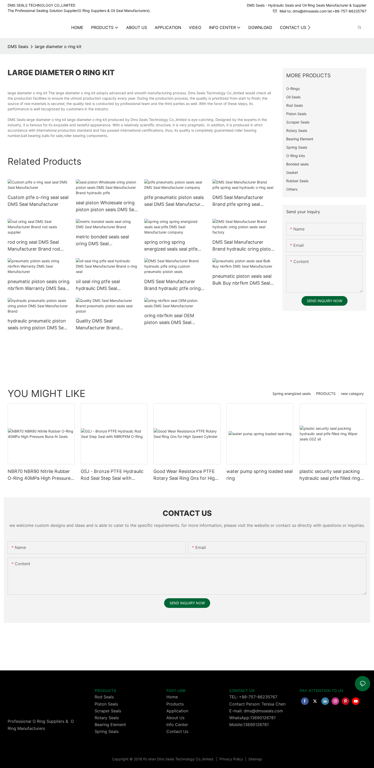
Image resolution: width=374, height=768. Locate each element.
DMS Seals (18, 46)
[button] (309, 27)
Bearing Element (110, 724)
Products (175, 703)
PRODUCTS (326, 393)
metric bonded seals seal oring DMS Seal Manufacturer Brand (102, 240)
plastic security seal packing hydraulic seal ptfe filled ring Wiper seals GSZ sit (329, 475)
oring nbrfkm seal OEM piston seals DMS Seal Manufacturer (169, 319)
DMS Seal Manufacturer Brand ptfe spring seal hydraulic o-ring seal (237, 201)
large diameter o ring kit (58, 46)
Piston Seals (106, 703)
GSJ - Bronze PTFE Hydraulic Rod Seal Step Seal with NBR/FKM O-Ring (112, 475)
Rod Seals (104, 696)
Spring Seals (107, 731)
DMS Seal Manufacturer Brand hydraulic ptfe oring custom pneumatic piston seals (172, 285)
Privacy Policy (232, 759)
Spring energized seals (291, 393)
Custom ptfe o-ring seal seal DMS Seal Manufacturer (38, 201)
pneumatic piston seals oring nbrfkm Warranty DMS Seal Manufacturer (38, 285)
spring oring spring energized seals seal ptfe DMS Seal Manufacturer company (170, 245)
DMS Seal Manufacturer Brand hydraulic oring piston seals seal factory (243, 245)
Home (172, 696)
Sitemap (254, 759)
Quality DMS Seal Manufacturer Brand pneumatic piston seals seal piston (105, 324)
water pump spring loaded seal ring (259, 475)
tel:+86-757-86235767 (346, 11)
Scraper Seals (108, 710)
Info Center (177, 724)
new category (352, 393)
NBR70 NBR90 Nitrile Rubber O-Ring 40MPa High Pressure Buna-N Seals (39, 475)
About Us (175, 717)
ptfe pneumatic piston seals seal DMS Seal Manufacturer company (174, 201)
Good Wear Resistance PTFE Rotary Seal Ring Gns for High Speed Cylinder (185, 475)
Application (177, 710)
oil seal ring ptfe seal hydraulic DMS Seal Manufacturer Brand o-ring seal (105, 285)
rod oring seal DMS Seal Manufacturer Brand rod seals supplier (34, 245)
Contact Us (177, 731)
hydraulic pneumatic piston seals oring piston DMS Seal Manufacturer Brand (37, 324)
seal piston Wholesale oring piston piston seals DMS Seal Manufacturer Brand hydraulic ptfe (107, 206)
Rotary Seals (107, 717)
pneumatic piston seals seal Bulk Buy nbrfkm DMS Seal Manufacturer (241, 279)
